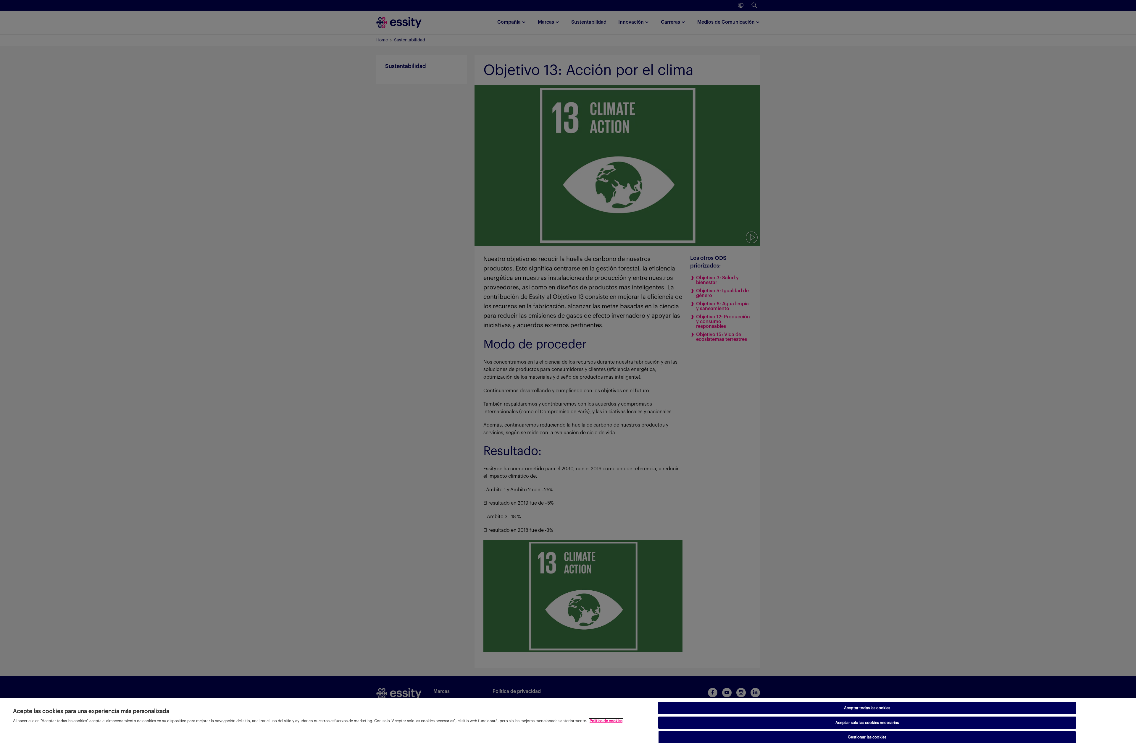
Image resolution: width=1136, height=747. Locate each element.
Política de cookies (606, 721)
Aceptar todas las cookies (867, 708)
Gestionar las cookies (867, 737)
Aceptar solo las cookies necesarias (867, 723)
